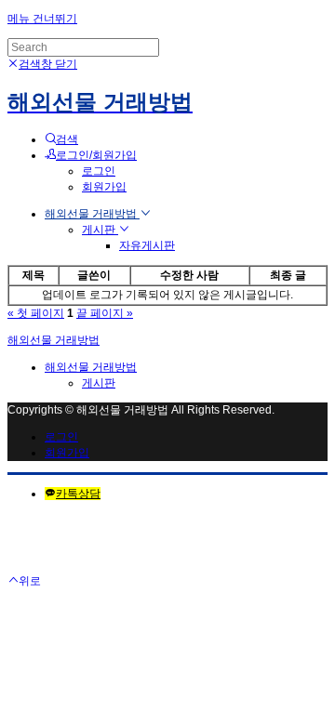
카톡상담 (78, 493)
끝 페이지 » (104, 313)
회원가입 (104, 186)
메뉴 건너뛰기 (42, 18)
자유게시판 (147, 245)
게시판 (100, 229)
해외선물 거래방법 (92, 213)
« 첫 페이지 (35, 313)
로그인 (98, 171)
